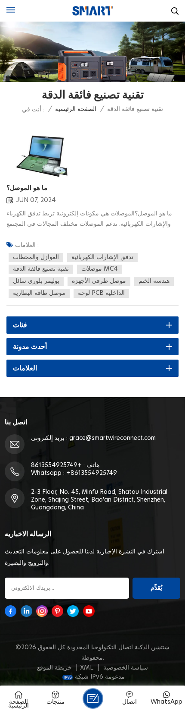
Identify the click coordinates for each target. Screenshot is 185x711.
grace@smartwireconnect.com (112, 438)
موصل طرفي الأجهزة (99, 281)
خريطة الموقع (54, 668)
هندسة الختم (154, 281)
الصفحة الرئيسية (75, 109)
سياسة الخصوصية (125, 668)
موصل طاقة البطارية (39, 293)
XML (86, 668)
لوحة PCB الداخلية (101, 293)
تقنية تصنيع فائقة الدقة (41, 269)
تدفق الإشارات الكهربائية (102, 257)
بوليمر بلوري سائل (36, 281)
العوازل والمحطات (36, 257)
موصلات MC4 (99, 269)
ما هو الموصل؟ (26, 188)
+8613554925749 (56, 465)
